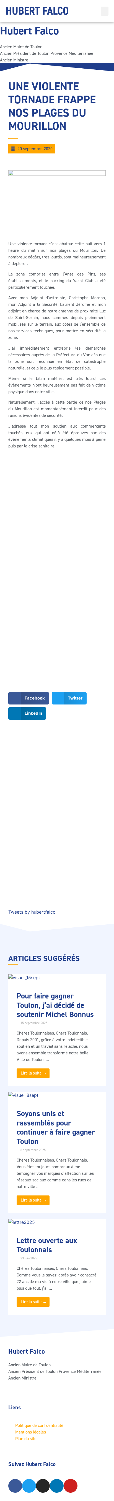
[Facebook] (15, 1486)
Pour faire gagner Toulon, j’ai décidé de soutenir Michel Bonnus (55, 1005)
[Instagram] (43, 1486)
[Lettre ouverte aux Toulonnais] (21, 1222)
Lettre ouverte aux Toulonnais (47, 1245)
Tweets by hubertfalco (32, 912)
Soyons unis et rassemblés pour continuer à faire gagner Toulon (56, 1127)
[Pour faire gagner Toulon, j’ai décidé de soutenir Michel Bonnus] (24, 977)
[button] (104, 11)
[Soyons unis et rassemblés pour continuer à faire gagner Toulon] (23, 1095)
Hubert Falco (37, 11)
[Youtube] (70, 1486)
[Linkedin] (57, 1486)
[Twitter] (29, 1486)
